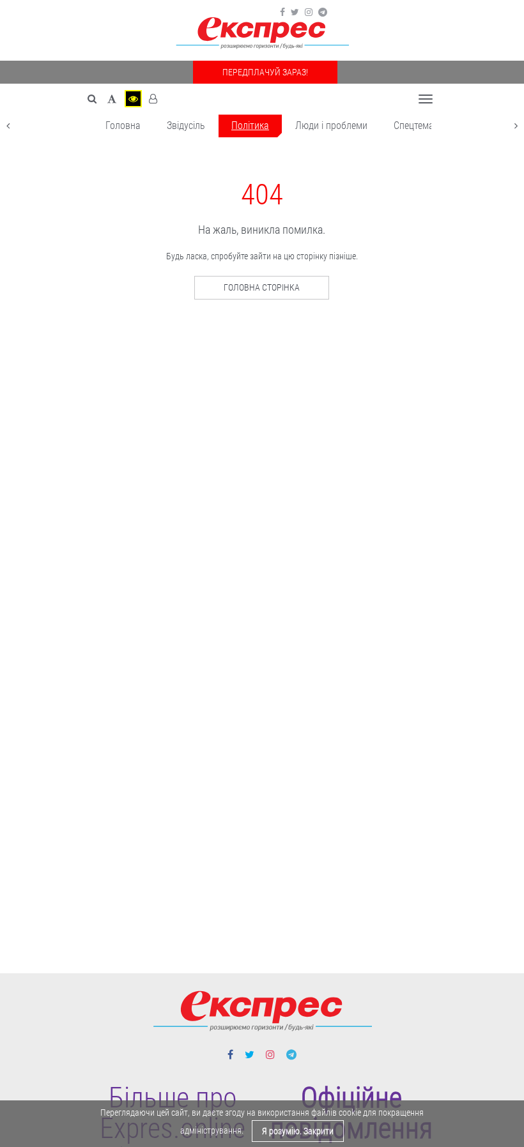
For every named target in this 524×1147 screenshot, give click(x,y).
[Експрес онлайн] (262, 33)
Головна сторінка (262, 287)
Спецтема (414, 125)
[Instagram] (308, 12)
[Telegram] (322, 12)
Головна (123, 125)
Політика (250, 125)
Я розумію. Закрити (298, 1131)
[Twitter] (295, 12)
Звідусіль (186, 125)
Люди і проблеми (331, 125)
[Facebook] (282, 12)
